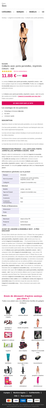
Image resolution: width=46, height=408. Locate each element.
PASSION (26, 84)
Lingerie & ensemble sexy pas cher (29, 96)
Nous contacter (26, 396)
